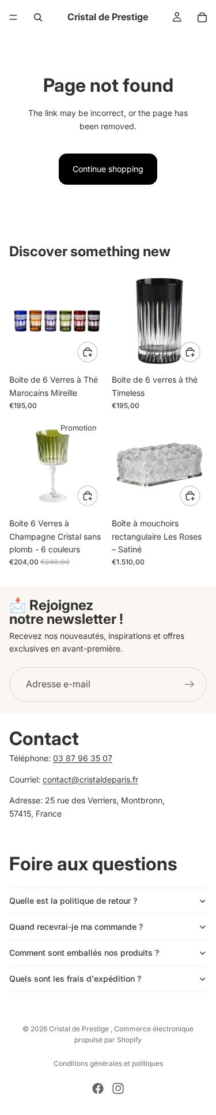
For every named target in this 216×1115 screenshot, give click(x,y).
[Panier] (202, 17)
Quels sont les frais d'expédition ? (75, 978)
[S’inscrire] (189, 684)
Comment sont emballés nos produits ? (84, 952)
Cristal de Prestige (80, 1028)
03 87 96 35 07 (82, 758)
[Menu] (13, 17)
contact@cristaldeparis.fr (90, 779)
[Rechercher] (38, 17)
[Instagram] (118, 1088)
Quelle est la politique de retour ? (73, 901)
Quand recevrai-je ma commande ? (76, 926)
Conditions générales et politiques (108, 1063)
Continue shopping (108, 169)
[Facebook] (98, 1088)
